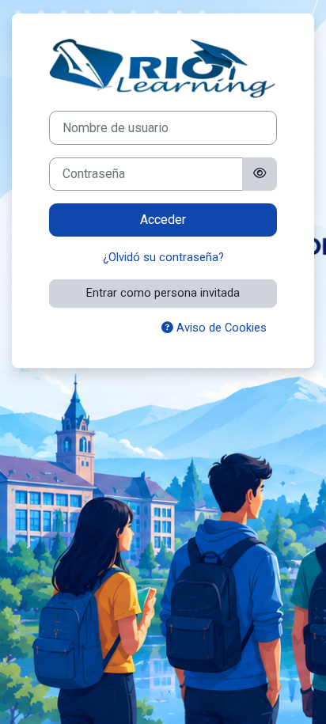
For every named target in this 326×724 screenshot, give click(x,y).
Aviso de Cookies (220, 327)
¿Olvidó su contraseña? (163, 257)
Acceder (163, 219)
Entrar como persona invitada (163, 293)
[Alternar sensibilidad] (259, 174)
